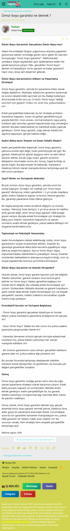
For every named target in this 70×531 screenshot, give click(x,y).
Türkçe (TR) (9, 462)
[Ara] (66, 4)
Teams (49, 486)
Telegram (10, 494)
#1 (67, 38)
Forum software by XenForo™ (26, 473)
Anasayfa (52, 467)
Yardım (42, 467)
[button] (4, 4)
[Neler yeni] (60, 4)
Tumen (7, 20)
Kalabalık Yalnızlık (26, 476)
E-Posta (28, 494)
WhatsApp (31, 486)
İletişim (5, 467)
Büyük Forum (8, 476)
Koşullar (16, 467)
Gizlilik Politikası (29, 467)
